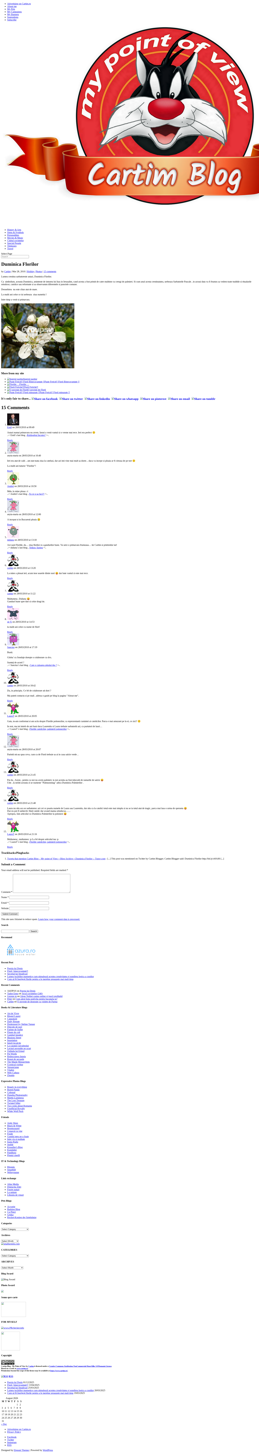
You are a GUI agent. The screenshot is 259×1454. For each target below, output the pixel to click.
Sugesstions (12, 17)
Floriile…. (24, 384)
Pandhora (11, 1152)
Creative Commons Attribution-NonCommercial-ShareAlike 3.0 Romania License (80, 1366)
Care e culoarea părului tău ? (43, 665)
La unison (12, 1192)
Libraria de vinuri (15, 1195)
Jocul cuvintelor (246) (32, 993)
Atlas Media (13, 1184)
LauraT (10, 716)
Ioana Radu (12, 1142)
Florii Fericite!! (31, 387)
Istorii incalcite (14, 1043)
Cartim (7, 271)
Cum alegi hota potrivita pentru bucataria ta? (36, 999)
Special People (14, 243)
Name (5, 897)
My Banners (13, 14)
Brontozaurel (13, 1128)
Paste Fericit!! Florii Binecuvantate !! (62, 381)
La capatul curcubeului (18, 1045)
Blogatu (11, 1167)
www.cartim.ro (22, 1368)
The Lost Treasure (15, 1100)
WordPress (48, 1450)
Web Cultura (13, 1072)
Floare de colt (13, 1032)
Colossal (11, 1092)
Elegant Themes (21, 1450)
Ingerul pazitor (30, 379)
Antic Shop (12, 1123)
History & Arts (14, 229)
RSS (11, 1376)
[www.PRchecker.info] (12, 1328)
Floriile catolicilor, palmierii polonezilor (48, 729)
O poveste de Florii (37, 389)
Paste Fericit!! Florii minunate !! (55, 392)
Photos (39, 271)
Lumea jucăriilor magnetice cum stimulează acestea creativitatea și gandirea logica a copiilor (50, 976)
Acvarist (11, 1206)
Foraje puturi (13, 1189)
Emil (9, 427)
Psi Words (12, 1054)
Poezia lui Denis (15, 968)
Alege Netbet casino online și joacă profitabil (41, 996)
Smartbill (11, 1169)
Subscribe (11, 20)
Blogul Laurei (13, 1016)
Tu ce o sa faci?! (36, 494)
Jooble (10, 1144)
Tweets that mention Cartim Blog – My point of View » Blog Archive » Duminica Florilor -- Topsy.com (56, 858)
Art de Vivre (13, 1013)
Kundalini (12, 1150)
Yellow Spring (36, 547)
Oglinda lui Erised (15, 1051)
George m (12, 996)
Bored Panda (13, 1089)
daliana (10, 540)
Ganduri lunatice (15, 1035)
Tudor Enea (12, 993)
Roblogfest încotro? (36, 435)
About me (12, 6)
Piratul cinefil (13, 1155)
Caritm (31, 1366)
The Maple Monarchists (18, 1062)
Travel (10, 248)
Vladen (10, 1070)
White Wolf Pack (15, 1111)
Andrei (10, 486)
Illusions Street (14, 1037)
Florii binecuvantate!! (17, 971)
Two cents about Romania (19, 1106)
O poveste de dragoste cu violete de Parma (37, 1001)
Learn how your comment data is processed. (59, 919)
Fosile (10, 1134)
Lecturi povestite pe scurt (19, 1048)
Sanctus (11, 647)
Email (5, 902)
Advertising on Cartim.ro (19, 3)
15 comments (50, 271)
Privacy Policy (14, 1432)
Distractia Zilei (14, 1187)
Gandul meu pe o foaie (18, 1136)
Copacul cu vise (14, 1131)
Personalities (13, 235)
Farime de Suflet (15, 1029)
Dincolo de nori (14, 1027)
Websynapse (13, 1172)
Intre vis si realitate (16, 1139)
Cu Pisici (11, 1212)
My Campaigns (14, 11)
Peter (9, 999)
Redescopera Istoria (16, 1056)
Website (5, 908)
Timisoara (11, 246)
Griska (10, 1214)
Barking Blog (13, 1209)
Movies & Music (15, 238)
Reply (10, 440)
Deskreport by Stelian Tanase (21, 1024)
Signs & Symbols (15, 232)
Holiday (30, 271)
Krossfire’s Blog (15, 1147)
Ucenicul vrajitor (15, 1064)
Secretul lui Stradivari (17, 974)
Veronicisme (13, 1067)
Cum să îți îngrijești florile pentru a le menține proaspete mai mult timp (40, 979)
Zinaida (10, 1075)
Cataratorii (12, 1019)
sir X (9, 622)
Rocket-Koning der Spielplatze (21, 1217)
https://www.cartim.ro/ (59, 1371)
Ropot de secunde (15, 1059)
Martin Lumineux (15, 1097)
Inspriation (12, 1040)
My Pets (11, 9)
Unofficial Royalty (16, 1108)
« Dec (4, 1424)
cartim (10, 568)
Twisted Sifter (13, 1103)
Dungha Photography (17, 1095)
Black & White (14, 1125)
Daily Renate (13, 1021)
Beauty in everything (17, 1087)
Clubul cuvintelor (15, 240)
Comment (6, 892)
